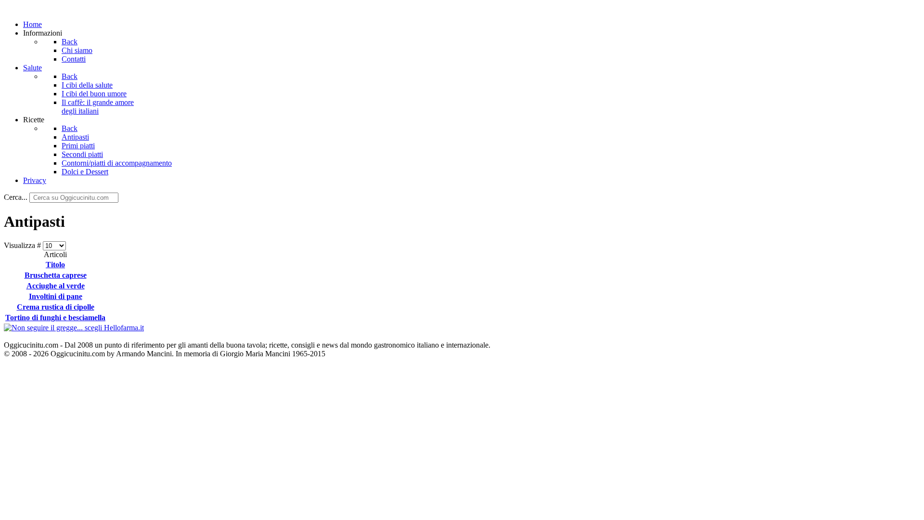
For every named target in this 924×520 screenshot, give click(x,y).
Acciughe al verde (55, 286)
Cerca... (15, 197)
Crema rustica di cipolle (55, 307)
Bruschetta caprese (56, 275)
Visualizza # (23, 245)
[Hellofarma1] (74, 328)
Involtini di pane (55, 296)
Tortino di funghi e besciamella (55, 317)
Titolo (55, 264)
